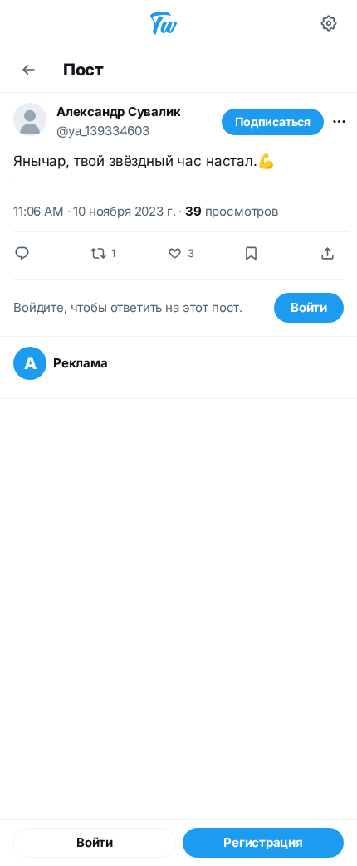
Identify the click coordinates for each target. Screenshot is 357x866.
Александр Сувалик (118, 111)
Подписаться (273, 121)
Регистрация (263, 842)
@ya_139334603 (102, 131)
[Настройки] (329, 23)
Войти (309, 307)
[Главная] (163, 23)
